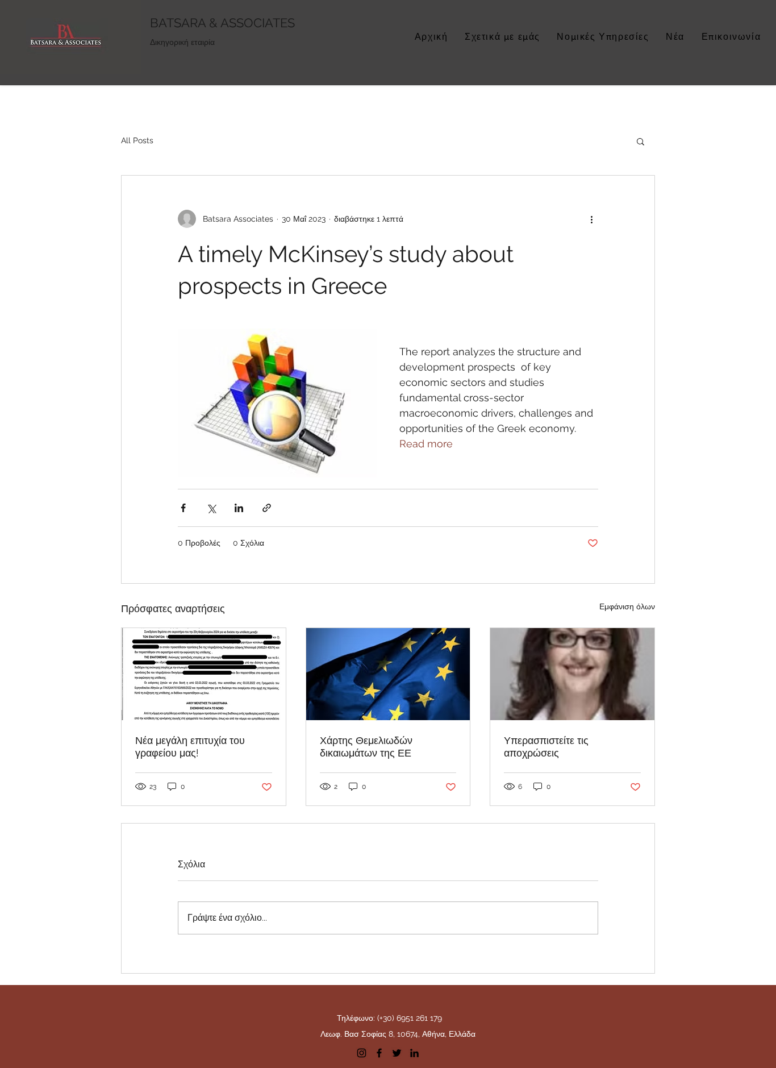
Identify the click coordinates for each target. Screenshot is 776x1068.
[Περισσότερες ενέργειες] (591, 219)
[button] (640, 141)
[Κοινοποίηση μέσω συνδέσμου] (266, 507)
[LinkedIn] (414, 1053)
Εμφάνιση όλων (627, 606)
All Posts (137, 140)
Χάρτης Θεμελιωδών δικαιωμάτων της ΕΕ (366, 746)
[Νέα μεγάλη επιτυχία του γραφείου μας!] (204, 674)
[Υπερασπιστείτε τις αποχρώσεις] (572, 674)
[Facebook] (379, 1053)
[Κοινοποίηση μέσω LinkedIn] (238, 507)
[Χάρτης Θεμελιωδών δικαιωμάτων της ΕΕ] (388, 674)
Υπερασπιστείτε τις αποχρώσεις (546, 746)
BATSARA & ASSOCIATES (222, 22)
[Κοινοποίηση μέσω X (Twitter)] (211, 507)
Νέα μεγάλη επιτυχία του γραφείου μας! (190, 746)
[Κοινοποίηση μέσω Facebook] (183, 507)
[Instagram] (362, 1053)
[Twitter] (397, 1053)
